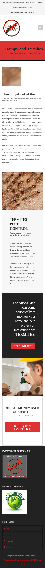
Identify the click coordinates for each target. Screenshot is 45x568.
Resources (8, 547)
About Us (8, 535)
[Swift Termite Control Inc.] (11, 28)
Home (6, 529)
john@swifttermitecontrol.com (22, 7)
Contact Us (8, 541)
